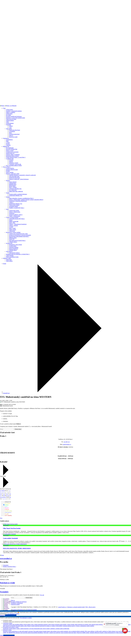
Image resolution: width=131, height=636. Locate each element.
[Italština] (5, 604)
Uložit (1, 635)
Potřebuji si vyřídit (7, 583)
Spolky (7, 192)
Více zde (42, 595)
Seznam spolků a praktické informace (18, 194)
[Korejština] (6, 608)
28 (2, 490)
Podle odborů (9, 261)
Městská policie (13, 237)
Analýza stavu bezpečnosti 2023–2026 (18, 233)
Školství (8, 180)
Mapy (10, 132)
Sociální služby (12, 246)
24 (0, 497)
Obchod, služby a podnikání (13, 154)
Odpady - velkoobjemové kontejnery (18, 224)
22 (8, 495)
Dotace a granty (10, 150)
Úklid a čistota (12, 229)
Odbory (11, 126)
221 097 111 (67, 441)
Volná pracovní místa (11, 119)
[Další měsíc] (5, 487)
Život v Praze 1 (6, 167)
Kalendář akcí (6, 393)
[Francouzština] (7, 601)
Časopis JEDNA (10, 168)
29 (4, 490)
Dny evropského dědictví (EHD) (14, 165)
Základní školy (12, 183)
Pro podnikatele (10, 147)
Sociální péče (9, 243)
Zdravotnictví (9, 251)
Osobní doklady (10, 123)
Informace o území (13, 162)
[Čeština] (5, 609)
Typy (10, 127)
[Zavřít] (127, 623)
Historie (11, 161)
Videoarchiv (12, 231)
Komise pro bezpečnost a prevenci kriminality (20, 235)
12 (4, 494)
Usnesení (8, 145)
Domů (4, 263)
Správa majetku (9, 172)
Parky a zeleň (12, 228)
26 (4, 497)
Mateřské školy (12, 184)
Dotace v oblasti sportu (14, 212)
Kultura (8, 197)
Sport (7, 209)
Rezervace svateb (13, 137)
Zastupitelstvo (9, 139)
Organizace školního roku (15, 188)
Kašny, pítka (12, 222)
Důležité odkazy (13, 250)
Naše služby (9, 128)
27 (0, 490)
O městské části (9, 158)
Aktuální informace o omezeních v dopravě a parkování (22, 175)
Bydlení (8, 171)
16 (10, 494)
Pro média (8, 115)
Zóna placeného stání (14, 176)
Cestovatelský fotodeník (10, 538)
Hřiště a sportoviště (13, 221)
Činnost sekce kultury (14, 205)
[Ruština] (5, 605)
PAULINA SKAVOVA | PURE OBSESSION (17, 548)
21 (7, 495)
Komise (8, 143)
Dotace (11, 220)
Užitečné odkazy (13, 242)
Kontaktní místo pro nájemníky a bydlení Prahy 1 (18, 254)
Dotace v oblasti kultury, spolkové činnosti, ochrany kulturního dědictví (26, 199)
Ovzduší (11, 227)
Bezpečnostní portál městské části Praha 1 (19, 236)
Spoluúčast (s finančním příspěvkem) (18, 201)
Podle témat (9, 259)
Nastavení (2, 615)
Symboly (11, 160)
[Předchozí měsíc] (5, 475)
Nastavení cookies (15, 604)
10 (0, 494)
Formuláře (8, 124)
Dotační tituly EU (10, 153)
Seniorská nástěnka (13, 247)
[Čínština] (5, 607)
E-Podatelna (12, 131)
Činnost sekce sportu (14, 210)
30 (10, 497)
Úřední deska (9, 113)
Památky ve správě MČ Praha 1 (16, 207)
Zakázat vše (8, 615)
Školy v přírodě (13, 187)
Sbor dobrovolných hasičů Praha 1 (17, 240)
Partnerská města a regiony (12, 156)
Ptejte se (11, 135)
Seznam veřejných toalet (12, 169)
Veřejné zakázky (10, 120)
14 (7, 494)
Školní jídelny (12, 186)
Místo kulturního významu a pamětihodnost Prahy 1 (21, 198)
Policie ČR (11, 239)
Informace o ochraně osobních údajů (76, 607)
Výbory (8, 142)
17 (0, 495)
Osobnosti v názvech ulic (15, 164)
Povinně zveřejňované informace (14, 116)
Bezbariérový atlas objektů (15, 244)
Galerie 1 (11, 202)
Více (1, 518)
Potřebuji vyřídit (7, 258)
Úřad (4, 108)
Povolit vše (13, 615)
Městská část (6, 146)
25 (2, 497)
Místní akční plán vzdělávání (16, 191)
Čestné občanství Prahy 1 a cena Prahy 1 (16, 157)
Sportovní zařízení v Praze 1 (16, 214)
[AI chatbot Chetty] (125, 630)
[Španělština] (6, 602)
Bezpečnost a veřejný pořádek (13, 232)
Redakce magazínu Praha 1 (9, 566)
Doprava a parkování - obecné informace (19, 179)
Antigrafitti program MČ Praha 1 (17, 218)
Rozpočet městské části (11, 149)
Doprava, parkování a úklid (12, 173)
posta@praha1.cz (67, 444)
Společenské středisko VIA (15, 195)
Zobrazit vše (8, 501)
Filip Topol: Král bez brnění (11, 528)
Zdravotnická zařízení (14, 252)
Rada (7, 141)
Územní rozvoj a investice (12, 152)
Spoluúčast (11, 213)
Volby (7, 122)
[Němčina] (6, 600)
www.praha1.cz (6, 558)
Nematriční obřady (13, 206)
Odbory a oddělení (10, 112)
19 (4, 495)
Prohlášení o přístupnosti (17, 603)
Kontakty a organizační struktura (14, 111)
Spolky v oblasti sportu (14, 216)
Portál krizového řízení (14, 130)
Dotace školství (12, 182)
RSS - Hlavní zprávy (91, 607)
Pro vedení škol (13, 190)
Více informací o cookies (13, 613)
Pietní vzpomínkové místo (12, 257)
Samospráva (6, 138)
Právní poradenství (13, 248)
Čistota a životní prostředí (12, 217)
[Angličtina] (6, 598)
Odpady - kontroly (13, 225)
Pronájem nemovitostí (14, 134)
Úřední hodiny (9, 109)
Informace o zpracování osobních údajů (15, 117)
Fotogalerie (5, 565)
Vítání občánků (9, 255)
